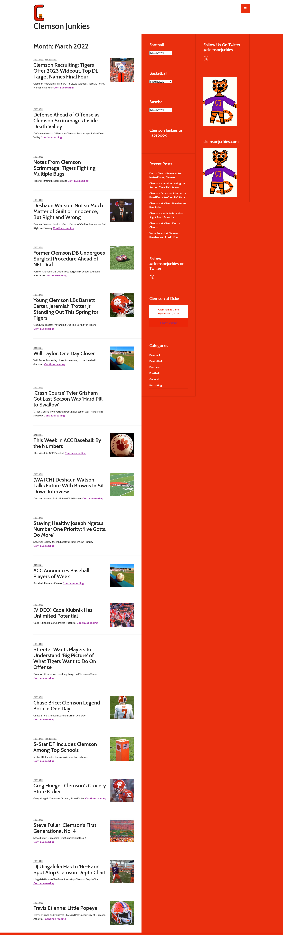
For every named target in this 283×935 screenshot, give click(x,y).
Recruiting (51, 59)
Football (38, 59)
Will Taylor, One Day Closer (64, 353)
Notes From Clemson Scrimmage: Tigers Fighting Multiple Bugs (64, 168)
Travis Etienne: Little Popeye (65, 908)
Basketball (155, 361)
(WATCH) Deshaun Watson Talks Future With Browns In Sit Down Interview (68, 485)
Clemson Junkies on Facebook (166, 133)
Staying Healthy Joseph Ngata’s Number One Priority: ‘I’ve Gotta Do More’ (69, 529)
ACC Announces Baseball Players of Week (61, 573)
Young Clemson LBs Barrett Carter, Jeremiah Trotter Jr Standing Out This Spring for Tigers (65, 309)
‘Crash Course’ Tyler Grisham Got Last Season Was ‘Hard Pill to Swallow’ (68, 399)
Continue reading (63, 87)
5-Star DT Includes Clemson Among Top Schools (65, 747)
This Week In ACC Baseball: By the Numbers (67, 443)
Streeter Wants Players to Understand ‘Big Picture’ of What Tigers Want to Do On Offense (64, 658)
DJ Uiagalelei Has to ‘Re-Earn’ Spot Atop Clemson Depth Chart (69, 869)
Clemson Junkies (61, 26)
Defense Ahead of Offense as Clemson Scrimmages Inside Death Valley (66, 120)
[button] (245, 8)
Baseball (38, 348)
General (154, 379)
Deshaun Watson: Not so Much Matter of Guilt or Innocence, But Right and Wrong (68, 211)
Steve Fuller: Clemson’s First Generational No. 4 (64, 828)
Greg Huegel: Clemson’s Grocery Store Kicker (69, 788)
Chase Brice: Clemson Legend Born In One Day (66, 705)
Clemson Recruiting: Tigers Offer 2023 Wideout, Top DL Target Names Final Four (65, 71)
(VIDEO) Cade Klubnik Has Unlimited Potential (63, 613)
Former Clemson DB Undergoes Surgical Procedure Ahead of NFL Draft (69, 259)
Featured (154, 367)
